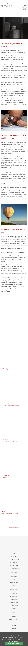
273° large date (14, 556)
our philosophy (14, 599)
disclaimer (14, 625)
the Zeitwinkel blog (14, 605)
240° (14, 553)
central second (14, 544)
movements (14, 576)
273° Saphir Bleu (14, 562)
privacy (14, 628)
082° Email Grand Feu (14, 568)
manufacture (14, 593)
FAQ (14, 622)
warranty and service (14, 619)
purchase (14, 585)
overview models (14, 582)
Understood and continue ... (14, 643)
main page (14, 608)
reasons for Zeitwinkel (14, 602)
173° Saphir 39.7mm (14, 559)
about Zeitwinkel (14, 596)
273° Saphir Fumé (14, 565)
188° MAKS (14, 550)
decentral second (14, 547)
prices (14, 579)
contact (14, 616)
